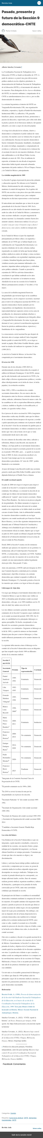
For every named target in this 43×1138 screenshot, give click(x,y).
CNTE (26, 1118)
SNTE (14, 1120)
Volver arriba (37, 1128)
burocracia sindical (16, 1118)
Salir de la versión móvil (21, 1135)
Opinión (13, 1113)
